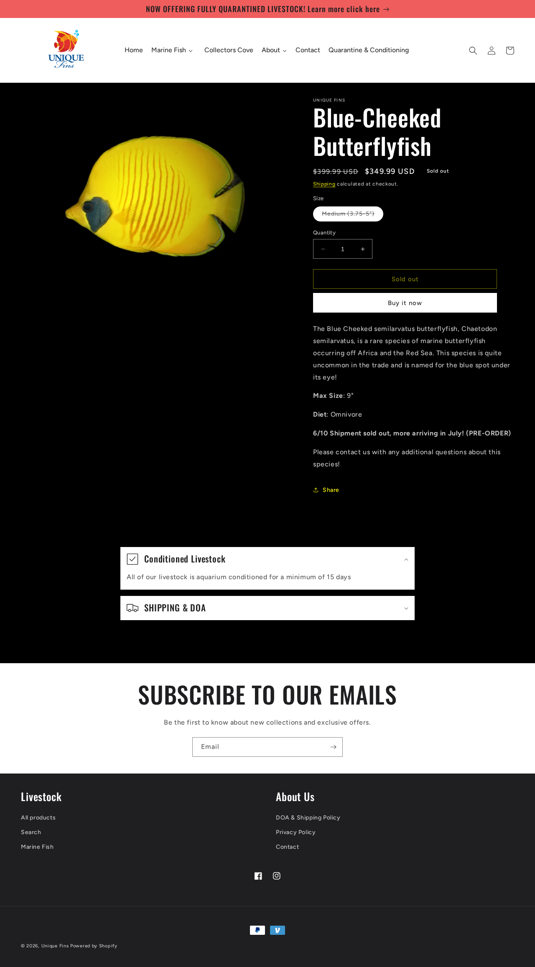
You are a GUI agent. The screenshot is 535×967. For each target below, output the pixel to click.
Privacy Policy (296, 832)
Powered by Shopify (93, 946)
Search (31, 832)
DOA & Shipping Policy (308, 817)
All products (38, 817)
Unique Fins (55, 946)
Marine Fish (37, 846)
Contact (287, 846)
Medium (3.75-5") (352, 215)
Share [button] (331, 490)
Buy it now (405, 303)
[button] (473, 50)
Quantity (324, 232)
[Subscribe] (333, 747)
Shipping (324, 184)
